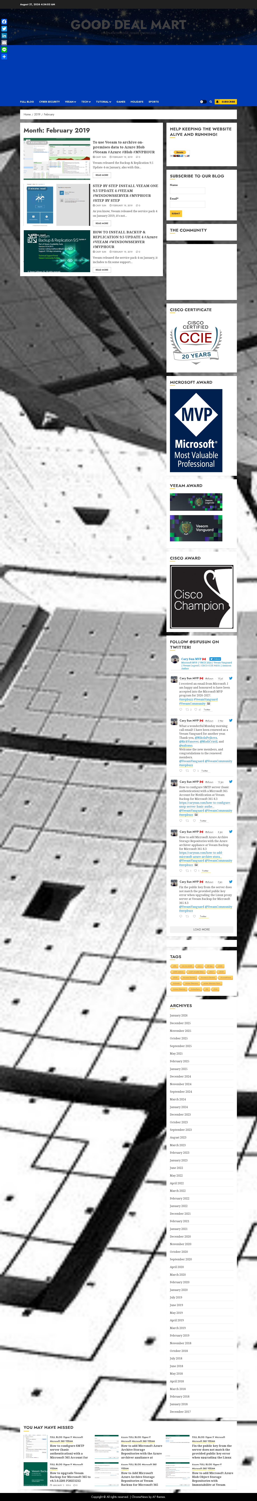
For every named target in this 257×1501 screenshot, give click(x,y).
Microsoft (78, 1437)
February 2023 (179, 1153)
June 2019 (176, 1305)
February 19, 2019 (122, 157)
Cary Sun (101, 157)
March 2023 (178, 1145)
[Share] (4, 56)
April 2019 (177, 1320)
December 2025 (180, 1023)
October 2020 (179, 1252)
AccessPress (226, 978)
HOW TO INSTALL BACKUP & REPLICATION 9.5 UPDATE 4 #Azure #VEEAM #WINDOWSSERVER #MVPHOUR (125, 239)
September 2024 (181, 1092)
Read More (102, 175)
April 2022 (177, 1183)
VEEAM (69, 101)
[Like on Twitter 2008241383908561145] (195, 916)
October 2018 (179, 1351)
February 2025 (179, 1061)
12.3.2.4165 (187, 966)
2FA (174, 966)
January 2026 (179, 1015)
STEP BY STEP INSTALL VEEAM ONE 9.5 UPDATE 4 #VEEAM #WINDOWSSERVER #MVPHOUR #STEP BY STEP (125, 193)
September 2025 (181, 1046)
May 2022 (176, 1175)
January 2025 (179, 1069)
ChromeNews (140, 1497)
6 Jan (220, 832)
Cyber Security (49, 101)
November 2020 (180, 1244)
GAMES (120, 101)
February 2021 (179, 1221)
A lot (215, 989)
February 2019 (179, 1335)
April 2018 (177, 1381)
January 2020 (179, 1290)
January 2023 (179, 1160)
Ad (207, 989)
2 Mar (220, 720)
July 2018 (176, 1358)
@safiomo (185, 745)
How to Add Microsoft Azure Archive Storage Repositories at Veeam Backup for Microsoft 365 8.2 (139, 1481)
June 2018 (176, 1366)
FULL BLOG (27, 101)
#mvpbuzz (186, 699)
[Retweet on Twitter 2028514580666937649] (188, 771)
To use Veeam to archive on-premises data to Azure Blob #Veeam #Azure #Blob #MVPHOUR (124, 147)
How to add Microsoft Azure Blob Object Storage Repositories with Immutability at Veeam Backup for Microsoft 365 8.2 (212, 1483)
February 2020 (179, 1282)
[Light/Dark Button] (203, 101)
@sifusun (209, 678)
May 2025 (176, 1053)
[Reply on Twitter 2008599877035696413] (181, 871)
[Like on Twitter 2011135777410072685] (195, 821)
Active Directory (191, 983)
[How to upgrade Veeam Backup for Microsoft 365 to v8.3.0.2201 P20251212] (35, 1474)
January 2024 (179, 1107)
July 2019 (176, 1297)
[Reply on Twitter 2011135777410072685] (181, 821)
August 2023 (178, 1137)
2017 (211, 972)
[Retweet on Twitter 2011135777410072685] (188, 821)
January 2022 (179, 1206)
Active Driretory (179, 989)
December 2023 (180, 1114)
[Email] (4, 42)
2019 (175, 978)
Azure (124, 1437)
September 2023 (181, 1130)
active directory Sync (212, 983)
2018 (221, 972)
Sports (154, 101)
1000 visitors (178, 972)
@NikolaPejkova (206, 738)
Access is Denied (208, 978)
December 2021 (180, 1214)
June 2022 (176, 1168)
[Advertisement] (128, 71)
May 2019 (176, 1313)
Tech (84, 101)
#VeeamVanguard (206, 699)
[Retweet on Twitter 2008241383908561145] (188, 916)
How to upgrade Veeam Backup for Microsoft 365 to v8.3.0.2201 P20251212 (70, 1477)
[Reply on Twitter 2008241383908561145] (181, 916)
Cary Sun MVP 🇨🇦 (191, 678)
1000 (220, 966)
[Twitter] (4, 28)
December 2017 (180, 1412)
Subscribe (228, 101)
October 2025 (179, 1038)
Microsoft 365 (57, 1441)
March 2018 (178, 1389)
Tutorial (102, 101)
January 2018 (179, 1404)
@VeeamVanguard (191, 761)
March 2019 (178, 1328)
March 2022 (178, 1191)
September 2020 (181, 1259)
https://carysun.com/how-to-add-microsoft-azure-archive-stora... (201, 854)
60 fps (209, 966)
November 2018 (180, 1343)
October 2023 (179, 1122)
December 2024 (180, 1076)
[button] (211, 101)
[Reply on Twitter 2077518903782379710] (181, 709)
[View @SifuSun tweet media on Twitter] (208, 703)
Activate (176, 983)
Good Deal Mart (128, 25)
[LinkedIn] (4, 35)
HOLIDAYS (137, 101)
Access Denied (189, 978)
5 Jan (220, 882)
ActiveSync (195, 989)
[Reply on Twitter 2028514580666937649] (181, 771)
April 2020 (177, 1267)
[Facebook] (4, 21)
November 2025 (180, 1031)
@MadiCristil (208, 741)
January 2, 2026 (62, 1485)
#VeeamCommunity (192, 703)
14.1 (200, 966)
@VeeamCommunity (218, 761)
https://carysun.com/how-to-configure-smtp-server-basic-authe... (205, 804)
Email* (174, 199)
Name (174, 185)
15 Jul (220, 678)
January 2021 (179, 1229)
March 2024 (178, 1099)
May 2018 (176, 1373)
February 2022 (179, 1198)
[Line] (4, 49)
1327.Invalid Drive (196, 972)
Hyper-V (67, 1437)
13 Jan (221, 782)
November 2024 (180, 1084)
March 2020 (178, 1275)
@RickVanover (188, 741)
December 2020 (180, 1236)
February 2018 (179, 1396)
